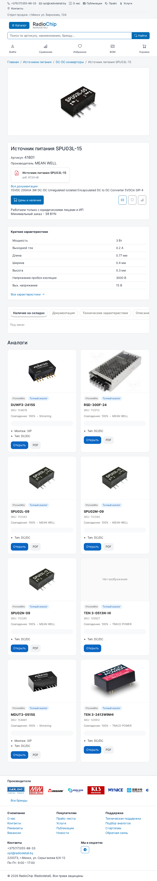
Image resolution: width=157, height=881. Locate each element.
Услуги (128, 3)
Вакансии (14, 833)
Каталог (21, 25)
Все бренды (19, 800)
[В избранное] (132, 200)
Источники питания (37, 62)
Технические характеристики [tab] (105, 313)
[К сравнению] (142, 200)
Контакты (17, 8)
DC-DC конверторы (70, 62)
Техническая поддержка (123, 818)
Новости (62, 833)
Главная (13, 62)
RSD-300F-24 (95, 405)
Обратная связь (116, 833)
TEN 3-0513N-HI (97, 613)
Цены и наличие (29, 200)
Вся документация (24, 186)
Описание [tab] (143, 313)
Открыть (19, 445)
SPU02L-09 (20, 511)
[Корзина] (144, 46)
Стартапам (113, 828)
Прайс (113, 3)
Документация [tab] (63, 313)
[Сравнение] (45, 46)
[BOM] (112, 46)
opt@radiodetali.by (54, 3)
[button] (12, 46)
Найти (142, 35)
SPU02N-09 (20, 613)
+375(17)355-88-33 (23, 3)
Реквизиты (15, 828)
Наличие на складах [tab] (29, 313)
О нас (76, 3)
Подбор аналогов (118, 823)
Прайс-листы (66, 818)
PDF (35, 445)
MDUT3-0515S (23, 714)
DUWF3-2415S (23, 405)
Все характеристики (26, 294)
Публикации (94, 3)
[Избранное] (80, 46)
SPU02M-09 (94, 511)
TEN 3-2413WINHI (98, 714)
